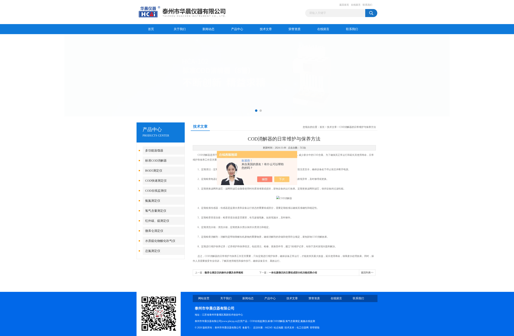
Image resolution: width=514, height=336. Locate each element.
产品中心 (237, 29)
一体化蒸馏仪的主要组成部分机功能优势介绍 (293, 272)
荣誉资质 (295, 29)
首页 (151, 29)
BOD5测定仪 (153, 170)
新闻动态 (208, 29)
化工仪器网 (303, 327)
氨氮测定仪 (152, 200)
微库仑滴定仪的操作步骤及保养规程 (224, 272)
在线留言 (356, 4)
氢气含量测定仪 (155, 210)
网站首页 (203, 298)
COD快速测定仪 (156, 180)
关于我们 (180, 29)
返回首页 (344, 4)
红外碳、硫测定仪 (157, 220)
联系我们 (367, 4)
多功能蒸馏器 (154, 150)
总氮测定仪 (152, 251)
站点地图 (278, 327)
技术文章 (266, 29)
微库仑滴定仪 (154, 230)
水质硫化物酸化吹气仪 (160, 240)
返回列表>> (367, 272)
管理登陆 (314, 327)
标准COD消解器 (156, 160)
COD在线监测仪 (156, 190)
